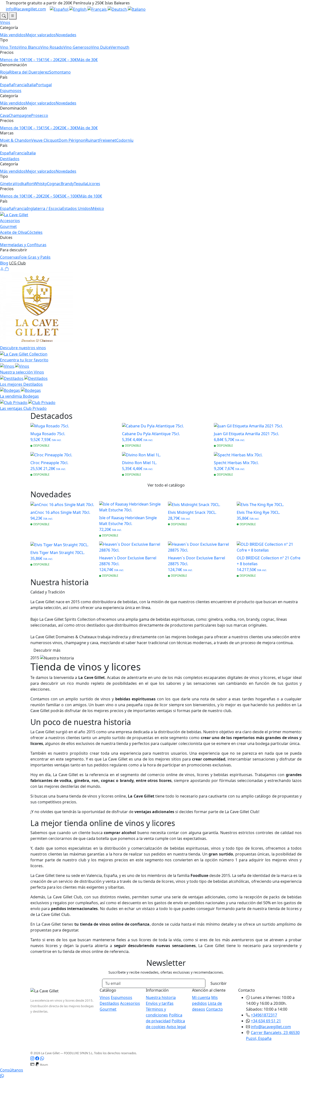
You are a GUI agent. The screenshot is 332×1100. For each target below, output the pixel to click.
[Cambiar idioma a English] (78, 8)
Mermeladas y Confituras (23, 244)
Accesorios (10, 220)
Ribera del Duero (24, 72)
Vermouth (120, 47)
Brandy (67, 183)
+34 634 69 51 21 (266, 1021)
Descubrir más (47, 650)
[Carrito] (7, 269)
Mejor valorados (41, 35)
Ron (30, 183)
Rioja (4, 72)
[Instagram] (32, 1058)
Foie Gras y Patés (35, 257)
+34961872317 (264, 1015)
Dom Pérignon (72, 140)
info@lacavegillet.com (26, 9)
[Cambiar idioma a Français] (97, 8)
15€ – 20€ (51, 59)
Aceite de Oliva (13, 232)
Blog (4, 263)
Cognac (54, 183)
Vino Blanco (29, 47)
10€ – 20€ (34, 196)
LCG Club (17, 263)
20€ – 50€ (51, 196)
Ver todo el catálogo (166, 485)
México (97, 208)
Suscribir (218, 983)
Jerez (44, 72)
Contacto (214, 1009)
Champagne (20, 115)
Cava (4, 115)
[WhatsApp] (42, 1058)
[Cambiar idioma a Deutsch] (118, 8)
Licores (93, 183)
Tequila (80, 183)
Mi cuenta (201, 997)
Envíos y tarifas (160, 1003)
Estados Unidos (76, 208)
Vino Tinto (9, 47)
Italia (31, 84)
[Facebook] (37, 1058)
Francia (20, 84)
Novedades (66, 35)
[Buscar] (4, 15)
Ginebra (7, 183)
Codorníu (124, 140)
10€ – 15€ (34, 59)
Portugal (44, 84)
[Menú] (13, 15)
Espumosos (10, 90)
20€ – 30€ (68, 59)
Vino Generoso (77, 47)
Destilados (9, 158)
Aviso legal (176, 1026)
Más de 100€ (90, 196)
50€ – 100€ (69, 196)
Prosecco (39, 115)
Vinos (5, 22)
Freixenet (107, 140)
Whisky (40, 183)
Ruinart (92, 140)
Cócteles (35, 232)
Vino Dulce (101, 47)
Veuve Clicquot (45, 140)
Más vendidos (13, 35)
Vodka (20, 183)
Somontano (60, 72)
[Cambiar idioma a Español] (59, 8)
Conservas (9, 257)
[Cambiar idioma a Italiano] (137, 8)
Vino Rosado (51, 47)
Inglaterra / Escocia (44, 208)
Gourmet (8, 226)
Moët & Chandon (15, 140)
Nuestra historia (161, 997)
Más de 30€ (87, 59)
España (6, 84)
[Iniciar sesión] (2, 269)
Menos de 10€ (13, 59)
